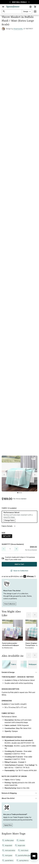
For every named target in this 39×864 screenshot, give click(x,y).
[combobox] (27, 11)
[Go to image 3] (20, 492)
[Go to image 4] (21, 492)
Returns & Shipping (19, 793)
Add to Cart (19, 564)
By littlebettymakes (7, 648)
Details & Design (19, 672)
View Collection (9, 604)
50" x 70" (7, 536)
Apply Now (8, 825)
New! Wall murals (19, 2)
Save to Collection (19, 570)
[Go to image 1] (17, 492)
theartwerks (18, 29)
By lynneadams (29, 648)
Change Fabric (9, 520)
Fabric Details (9, 526)
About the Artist (19, 798)
